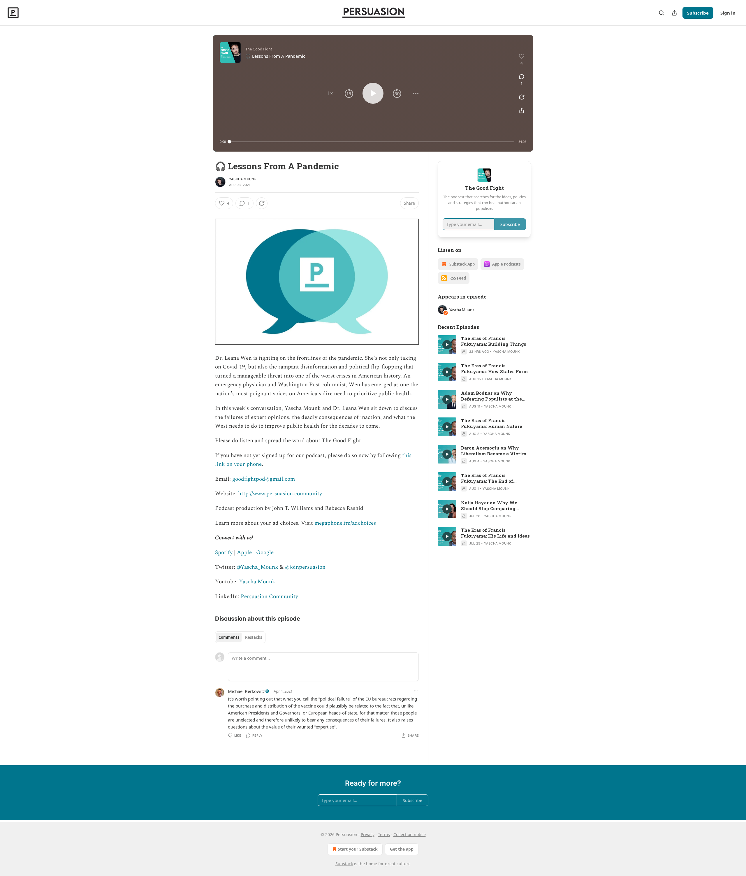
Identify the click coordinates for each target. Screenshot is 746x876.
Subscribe (698, 13)
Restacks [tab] (253, 637)
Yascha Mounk (242, 179)
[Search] (661, 13)
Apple (244, 552)
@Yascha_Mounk (257, 567)
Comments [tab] (229, 637)
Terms (384, 834)
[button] (330, 93)
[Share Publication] (674, 13)
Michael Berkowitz (246, 691)
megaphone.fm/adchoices (345, 523)
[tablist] (240, 637)
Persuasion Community (269, 596)
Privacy (367, 834)
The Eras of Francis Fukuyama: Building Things (493, 341)
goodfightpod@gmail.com (263, 479)
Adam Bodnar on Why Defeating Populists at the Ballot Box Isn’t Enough (491, 396)
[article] (484, 345)
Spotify (224, 552)
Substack (344, 863)
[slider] (371, 142)
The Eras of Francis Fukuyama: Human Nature (491, 423)
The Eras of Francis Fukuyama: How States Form (494, 368)
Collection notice (409, 834)
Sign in (728, 13)
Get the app (402, 849)
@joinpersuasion (305, 567)
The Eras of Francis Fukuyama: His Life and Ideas (495, 533)
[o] (447, 344)
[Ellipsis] (415, 691)
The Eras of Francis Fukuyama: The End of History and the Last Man (490, 478)
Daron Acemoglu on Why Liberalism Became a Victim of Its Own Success (493, 451)
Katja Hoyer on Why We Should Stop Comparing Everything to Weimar (489, 505)
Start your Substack (358, 849)
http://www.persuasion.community (280, 493)
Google (265, 552)
